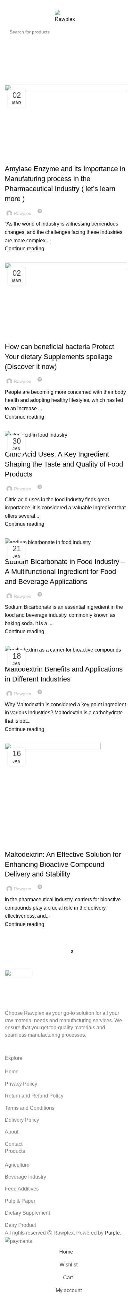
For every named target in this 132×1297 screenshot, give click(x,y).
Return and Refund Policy (34, 1095)
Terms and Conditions (29, 1108)
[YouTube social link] (66, 4)
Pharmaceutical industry (37, 157)
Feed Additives (22, 1188)
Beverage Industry (25, 1177)
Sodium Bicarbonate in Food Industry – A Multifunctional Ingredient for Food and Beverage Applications (65, 572)
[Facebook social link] (51, 4)
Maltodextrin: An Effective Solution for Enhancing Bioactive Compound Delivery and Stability (63, 864)
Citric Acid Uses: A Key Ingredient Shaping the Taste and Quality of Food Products (64, 464)
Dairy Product (20, 1225)
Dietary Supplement (27, 1213)
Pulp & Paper (20, 1201)
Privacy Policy (21, 1084)
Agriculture (17, 1165)
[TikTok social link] (81, 4)
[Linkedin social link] (73, 4)
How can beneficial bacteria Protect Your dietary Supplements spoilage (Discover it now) (59, 357)
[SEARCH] (120, 32)
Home (34, 63)
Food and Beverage (29, 443)
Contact (13, 1144)
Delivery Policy (22, 1120)
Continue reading (24, 248)
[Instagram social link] (58, 4)
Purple (112, 1233)
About (11, 1132)
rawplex (90, 50)
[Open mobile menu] (7, 16)
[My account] (111, 16)
